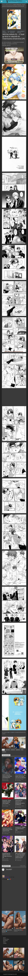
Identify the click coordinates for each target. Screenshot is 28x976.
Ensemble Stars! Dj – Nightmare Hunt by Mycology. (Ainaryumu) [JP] (7, 855)
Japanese (18, 749)
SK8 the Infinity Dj (9, 4)
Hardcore (13, 749)
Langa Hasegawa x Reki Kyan (20, 32)
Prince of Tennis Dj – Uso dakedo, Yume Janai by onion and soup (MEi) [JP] (20, 776)
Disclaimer (5, 940)
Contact (4, 943)
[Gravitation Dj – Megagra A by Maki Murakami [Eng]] (20, 817)
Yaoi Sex (4, 751)
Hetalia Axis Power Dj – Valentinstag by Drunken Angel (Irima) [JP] (7, 829)
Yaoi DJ (9, 32)
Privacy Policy (6, 939)
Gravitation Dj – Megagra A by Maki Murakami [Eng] (20, 828)
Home (3, 4)
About (4, 937)
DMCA (4, 942)
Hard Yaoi (8, 749)
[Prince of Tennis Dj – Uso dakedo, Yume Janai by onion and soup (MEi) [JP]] (20, 765)
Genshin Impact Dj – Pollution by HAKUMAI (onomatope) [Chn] (7, 776)
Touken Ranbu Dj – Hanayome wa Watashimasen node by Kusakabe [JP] (20, 802)
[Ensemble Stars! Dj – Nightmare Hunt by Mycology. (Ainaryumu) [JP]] (7, 843)
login (8, 732)
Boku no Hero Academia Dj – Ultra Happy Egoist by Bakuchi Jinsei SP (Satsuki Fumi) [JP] (20, 855)
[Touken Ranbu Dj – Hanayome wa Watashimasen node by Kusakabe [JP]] (20, 790)
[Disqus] (14, 891)
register (12, 732)
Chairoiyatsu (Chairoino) (12, 32)
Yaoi (22, 749)
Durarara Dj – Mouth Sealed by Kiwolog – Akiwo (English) (6, 802)
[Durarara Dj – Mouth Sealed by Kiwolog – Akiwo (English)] (7, 790)
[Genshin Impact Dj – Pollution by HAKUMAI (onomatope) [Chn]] (7, 765)
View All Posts (22, 865)
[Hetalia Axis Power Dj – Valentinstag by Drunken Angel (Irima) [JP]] (7, 818)
